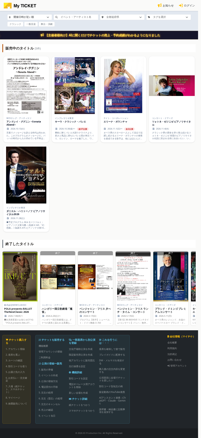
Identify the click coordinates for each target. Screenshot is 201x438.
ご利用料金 (44, 357)
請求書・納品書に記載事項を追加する (112, 411)
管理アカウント (178, 365)
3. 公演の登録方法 (48, 381)
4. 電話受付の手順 (48, 387)
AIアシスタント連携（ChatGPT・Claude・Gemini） (112, 400)
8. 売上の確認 (46, 410)
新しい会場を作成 (78, 392)
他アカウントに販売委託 (82, 360)
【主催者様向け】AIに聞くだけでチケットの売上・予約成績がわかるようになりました (102, 35)
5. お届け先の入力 (15, 372)
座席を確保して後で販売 (112, 349)
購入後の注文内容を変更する (112, 370)
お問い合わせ (174, 359)
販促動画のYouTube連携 (112, 392)
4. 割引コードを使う (16, 366)
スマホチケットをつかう (82, 410)
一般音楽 (31, 24)
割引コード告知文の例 (111, 386)
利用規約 (172, 348)
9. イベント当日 (47, 415)
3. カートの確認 (14, 360)
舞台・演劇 (47, 24)
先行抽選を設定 (77, 366)
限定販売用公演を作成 (80, 354)
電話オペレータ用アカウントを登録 (82, 385)
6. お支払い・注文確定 (16, 379)
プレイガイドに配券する (112, 354)
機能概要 (43, 346)
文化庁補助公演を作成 (80, 349)
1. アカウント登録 (15, 349)
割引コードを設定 (78, 378)
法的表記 (172, 354)
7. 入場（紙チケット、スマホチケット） (15, 389)
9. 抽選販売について (16, 403)
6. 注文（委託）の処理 (50, 398)
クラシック (15, 24)
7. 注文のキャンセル (49, 404)
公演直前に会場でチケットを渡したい (112, 379)
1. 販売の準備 (46, 369)
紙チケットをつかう (79, 405)
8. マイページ (13, 397)
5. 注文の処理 (46, 392)
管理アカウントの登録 (50, 351)
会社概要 (172, 342)
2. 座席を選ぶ (13, 354)
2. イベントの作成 (48, 375)
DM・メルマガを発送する (111, 362)
